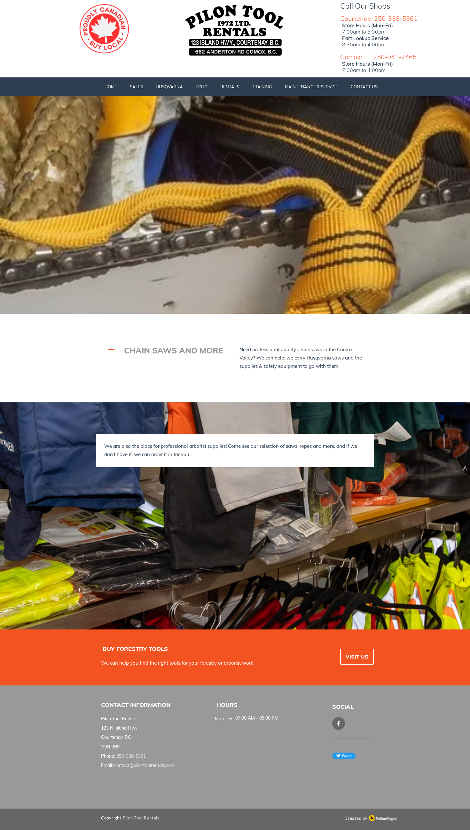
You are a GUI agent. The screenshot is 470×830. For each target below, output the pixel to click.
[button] (136, 86)
